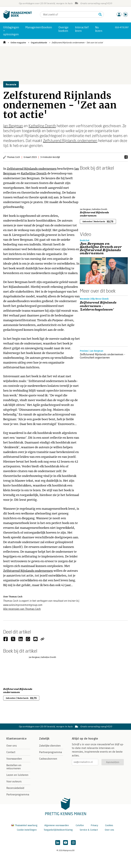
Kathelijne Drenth (42, 125)
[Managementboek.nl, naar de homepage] (17, 18)
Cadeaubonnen (48, 758)
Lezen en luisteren (17, 774)
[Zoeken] (100, 14)
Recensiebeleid (15, 788)
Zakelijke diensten (50, 745)
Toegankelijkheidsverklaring (58, 830)
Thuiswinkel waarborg (26, 825)
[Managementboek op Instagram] (73, 842)
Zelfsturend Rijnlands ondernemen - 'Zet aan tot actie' (77, 42)
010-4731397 (122, 27)
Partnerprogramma (17, 794)
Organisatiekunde (39, 42)
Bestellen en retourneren (13, 767)
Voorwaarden (14, 758)
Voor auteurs (14, 781)
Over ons (11, 745)
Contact (10, 752)
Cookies (109, 825)
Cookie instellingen (27, 830)
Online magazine (18, 42)
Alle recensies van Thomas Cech (22, 608)
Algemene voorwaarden (56, 825)
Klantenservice (16, 738)
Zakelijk (44, 738)
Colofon (80, 825)
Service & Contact (89, 830)
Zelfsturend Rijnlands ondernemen (70, 140)
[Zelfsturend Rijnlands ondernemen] (91, 189)
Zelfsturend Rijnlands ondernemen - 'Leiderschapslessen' (98, 306)
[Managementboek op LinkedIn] (57, 842)
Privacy (94, 825)
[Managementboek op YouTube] (65, 842)
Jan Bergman (13, 125)
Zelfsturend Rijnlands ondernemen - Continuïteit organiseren (102, 356)
